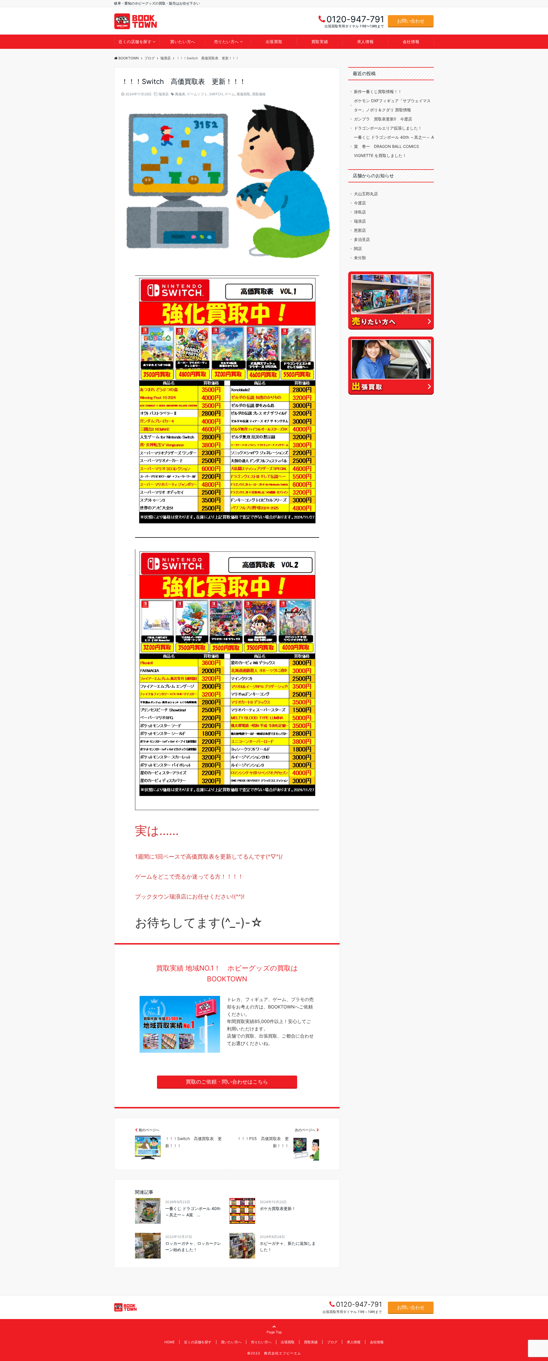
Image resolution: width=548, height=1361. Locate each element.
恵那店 (360, 230)
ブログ (332, 1342)
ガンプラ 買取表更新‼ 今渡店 (383, 118)
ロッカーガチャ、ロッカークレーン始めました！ (193, 1246)
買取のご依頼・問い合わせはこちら (227, 1082)
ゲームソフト (197, 94)
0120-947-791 (359, 1304)
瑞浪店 (163, 94)
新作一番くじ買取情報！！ (378, 91)
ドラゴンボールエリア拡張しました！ (388, 128)
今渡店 (360, 202)
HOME (169, 1342)
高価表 (180, 94)
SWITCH (216, 94)
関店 (358, 248)
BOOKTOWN (128, 58)
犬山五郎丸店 (366, 193)
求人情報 (365, 41)
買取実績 (319, 41)
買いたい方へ (182, 41)
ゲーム (230, 94)
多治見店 (362, 239)
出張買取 (274, 41)
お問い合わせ (410, 21)
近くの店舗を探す (135, 41)
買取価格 (259, 94)
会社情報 (411, 41)
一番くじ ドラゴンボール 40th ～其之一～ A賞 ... (192, 1211)
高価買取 (243, 94)
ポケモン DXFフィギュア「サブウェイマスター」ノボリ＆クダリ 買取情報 (392, 105)
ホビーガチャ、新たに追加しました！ (288, 1246)
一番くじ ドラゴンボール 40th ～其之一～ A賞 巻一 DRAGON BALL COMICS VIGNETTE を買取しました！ (394, 146)
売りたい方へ (226, 41)
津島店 (360, 212)
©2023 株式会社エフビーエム (274, 1353)
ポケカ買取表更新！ (278, 1208)
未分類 (360, 257)
